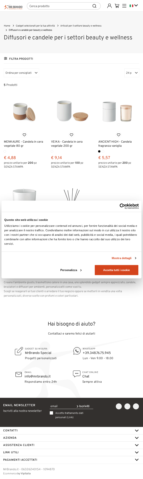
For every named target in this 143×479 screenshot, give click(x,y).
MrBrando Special (38, 352)
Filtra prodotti (21, 59)
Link (70, 417)
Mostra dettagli (122, 258)
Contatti (10, 430)
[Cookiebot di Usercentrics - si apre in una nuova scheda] (122, 206)
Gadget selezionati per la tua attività (35, 25)
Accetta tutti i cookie (116, 269)
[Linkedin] (136, 406)
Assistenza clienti (18, 445)
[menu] (124, 6)
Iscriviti (83, 406)
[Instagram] (127, 406)
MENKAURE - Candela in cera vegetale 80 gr (23, 143)
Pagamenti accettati (20, 460)
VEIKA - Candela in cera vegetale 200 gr (66, 143)
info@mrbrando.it (38, 376)
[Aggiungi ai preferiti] (24, 135)
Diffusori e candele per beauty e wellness (30, 30)
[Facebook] (119, 406)
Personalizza (68, 269)
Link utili (11, 452)
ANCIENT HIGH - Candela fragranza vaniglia (115, 143)
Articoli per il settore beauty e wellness (80, 25)
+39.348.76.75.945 (97, 352)
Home (7, 25)
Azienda (10, 438)
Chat (85, 376)
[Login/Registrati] (109, 6)
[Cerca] (94, 6)
